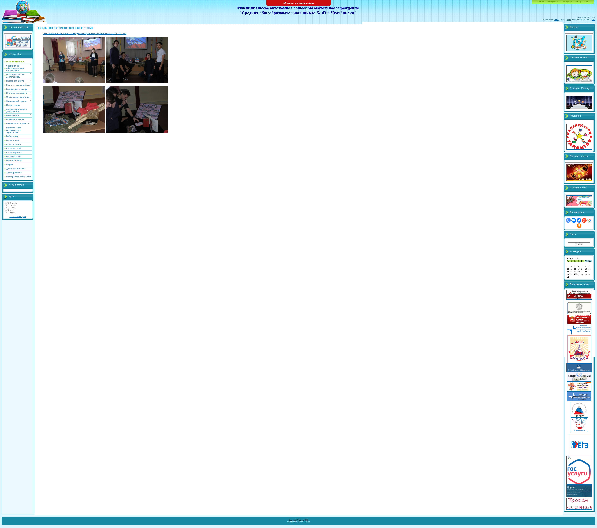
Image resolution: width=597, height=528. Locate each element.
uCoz (308, 522)
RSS (593, 20)
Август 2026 (573, 258)
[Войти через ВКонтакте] (573, 220)
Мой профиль (553, 2)
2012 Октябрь (10, 205)
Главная (541, 2)
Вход (586, 2)
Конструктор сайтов (295, 522)
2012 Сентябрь (11, 203)
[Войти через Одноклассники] (579, 225)
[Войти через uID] (568, 220)
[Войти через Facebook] (579, 220)
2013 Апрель (10, 212)
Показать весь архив (18, 217)
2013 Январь (10, 208)
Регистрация (567, 2)
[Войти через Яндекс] (584, 220)
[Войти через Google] (589, 220)
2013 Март (9, 210)
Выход (578, 2)
